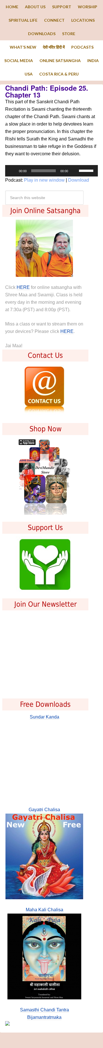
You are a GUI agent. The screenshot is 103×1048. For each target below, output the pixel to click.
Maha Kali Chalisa (44, 909)
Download (78, 180)
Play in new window (44, 180)
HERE (23, 287)
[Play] (12, 171)
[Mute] (74, 171)
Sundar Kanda (44, 716)
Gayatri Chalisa (44, 809)
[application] (51, 170)
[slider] (87, 170)
